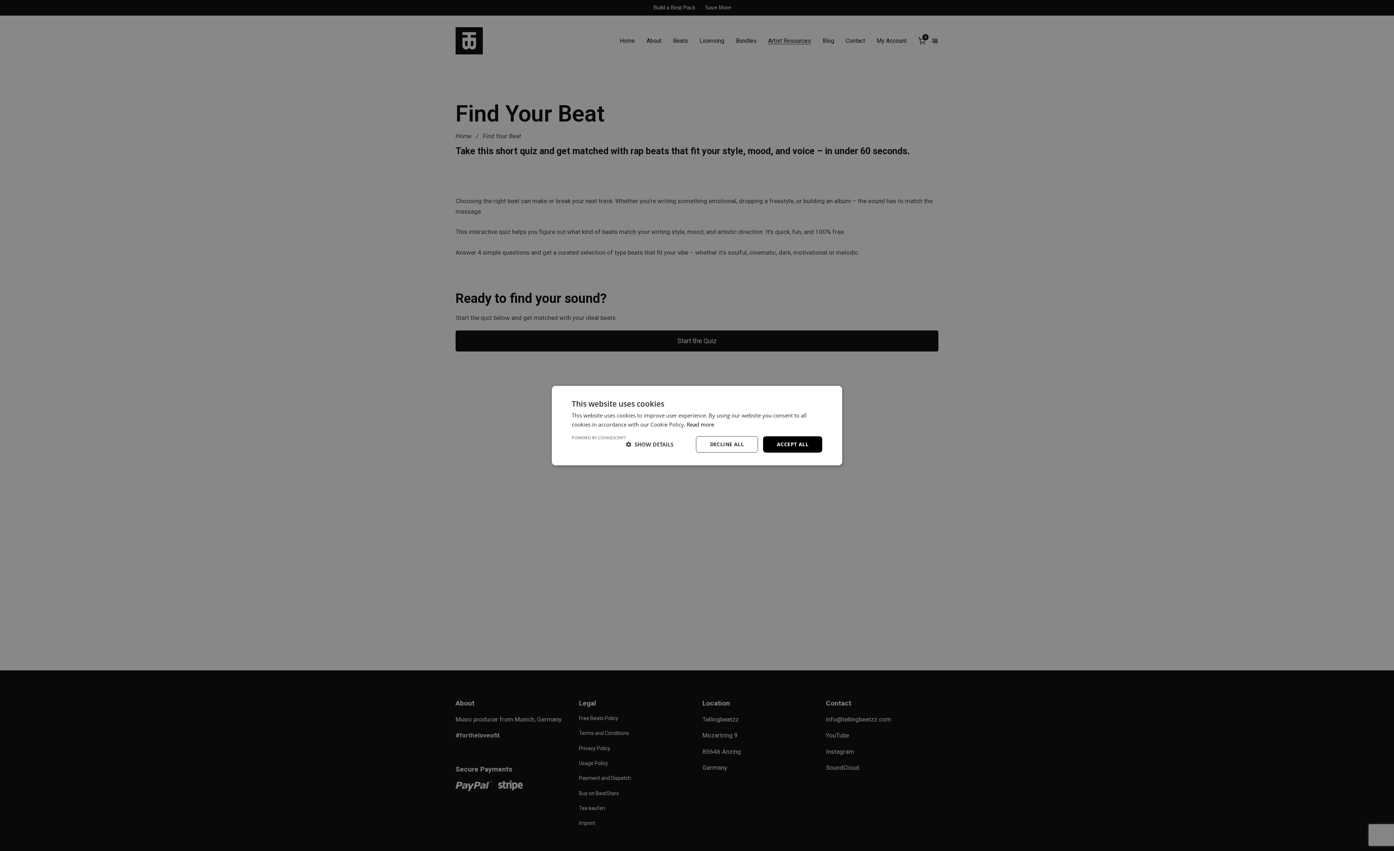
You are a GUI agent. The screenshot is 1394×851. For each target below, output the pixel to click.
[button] (649, 444)
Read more (700, 424)
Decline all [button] (727, 444)
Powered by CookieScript (599, 437)
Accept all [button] (792, 444)
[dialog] (697, 425)
